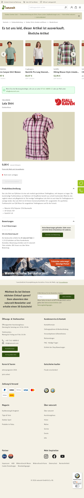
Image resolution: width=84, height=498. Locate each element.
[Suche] (66, 7)
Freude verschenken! (51, 370)
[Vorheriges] (3, 54)
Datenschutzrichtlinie (51, 302)
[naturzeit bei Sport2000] (10, 456)
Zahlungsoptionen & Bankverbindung (56, 329)
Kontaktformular (10, 348)
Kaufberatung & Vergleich (10, 411)
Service (46, 429)
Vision (46, 420)
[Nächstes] (73, 54)
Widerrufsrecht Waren (23, 463)
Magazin (5, 405)
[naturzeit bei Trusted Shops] (46, 390)
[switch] (77, 486)
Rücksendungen (49, 338)
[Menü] (80, 7)
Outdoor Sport (6, 420)
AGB (12, 463)
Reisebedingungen (24, 466)
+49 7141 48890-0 (12, 340)
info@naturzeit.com (12, 91)
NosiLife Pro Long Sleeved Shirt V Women (36, 72)
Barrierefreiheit (64, 463)
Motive (46, 424)
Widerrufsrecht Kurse (40, 463)
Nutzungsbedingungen (44, 305)
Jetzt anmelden (67, 296)
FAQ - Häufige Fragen (51, 343)
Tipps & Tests (6, 415)
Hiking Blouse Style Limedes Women (66, 72)
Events (46, 433)
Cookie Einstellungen (9, 466)
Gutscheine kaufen (52, 364)
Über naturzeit (50, 405)
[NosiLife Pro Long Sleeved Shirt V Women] (38, 53)
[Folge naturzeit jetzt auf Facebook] (54, 457)
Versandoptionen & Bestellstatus (55, 334)
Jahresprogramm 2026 (9, 370)
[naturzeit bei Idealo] (4, 456)
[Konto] (72, 7)
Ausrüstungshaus (49, 415)
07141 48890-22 (47, 89)
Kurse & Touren (8, 364)
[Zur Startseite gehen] (10, 7)
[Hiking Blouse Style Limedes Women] (66, 53)
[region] (38, 57)
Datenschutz (53, 463)
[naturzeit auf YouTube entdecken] (62, 457)
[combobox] (46, 7)
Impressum (5, 463)
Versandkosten (63, 282)
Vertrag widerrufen (10, 354)
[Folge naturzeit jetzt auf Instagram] (46, 457)
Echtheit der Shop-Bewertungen (54, 347)
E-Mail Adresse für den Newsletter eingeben (50, 293)
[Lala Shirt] (38, 136)
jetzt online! (6, 374)
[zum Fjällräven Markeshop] (64, 102)
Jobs (45, 438)
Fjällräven (6, 100)
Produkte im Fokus (8, 424)
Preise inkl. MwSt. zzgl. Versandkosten (13, 169)
